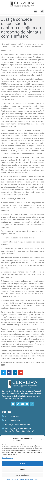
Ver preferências (22, 475)
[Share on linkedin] (15, 372)
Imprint (36, 479)
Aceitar (22, 463)
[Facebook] (13, 404)
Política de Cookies (12, 479)
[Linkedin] (27, 404)
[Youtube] (22, 404)
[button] (42, 439)
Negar (22, 469)
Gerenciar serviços (7, 458)
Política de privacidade (26, 479)
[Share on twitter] (3, 372)
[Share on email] (20, 372)
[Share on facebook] (9, 372)
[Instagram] (32, 404)
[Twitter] (18, 404)
